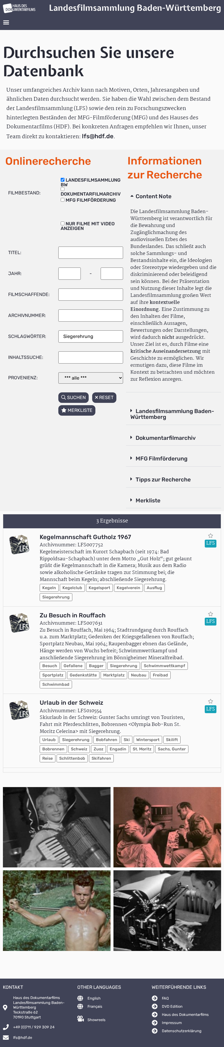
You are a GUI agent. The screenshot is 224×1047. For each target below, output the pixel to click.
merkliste (79, 410)
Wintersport (148, 739)
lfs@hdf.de (97, 136)
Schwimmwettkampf (164, 665)
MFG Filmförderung (162, 458)
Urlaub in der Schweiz (71, 702)
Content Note (154, 196)
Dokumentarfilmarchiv (166, 438)
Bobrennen (53, 749)
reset (105, 397)
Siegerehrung (56, 597)
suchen (76, 397)
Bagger (96, 665)
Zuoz (98, 749)
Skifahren (101, 758)
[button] (6, 22)
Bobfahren (106, 739)
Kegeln (49, 587)
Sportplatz (52, 675)
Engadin (118, 749)
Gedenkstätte (83, 675)
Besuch (49, 665)
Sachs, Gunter (172, 749)
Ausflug (154, 587)
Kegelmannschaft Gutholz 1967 (85, 537)
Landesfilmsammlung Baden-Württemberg (172, 414)
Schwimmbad (55, 684)
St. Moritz (142, 749)
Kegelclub (72, 587)
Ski (127, 739)
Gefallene (73, 665)
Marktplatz (114, 675)
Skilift (172, 739)
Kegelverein (128, 587)
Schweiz (79, 749)
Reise (47, 758)
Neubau (138, 675)
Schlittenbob (72, 758)
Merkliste (148, 500)
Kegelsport (99, 587)
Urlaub (49, 739)
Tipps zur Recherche (163, 479)
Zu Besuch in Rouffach (73, 615)
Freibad (160, 675)
